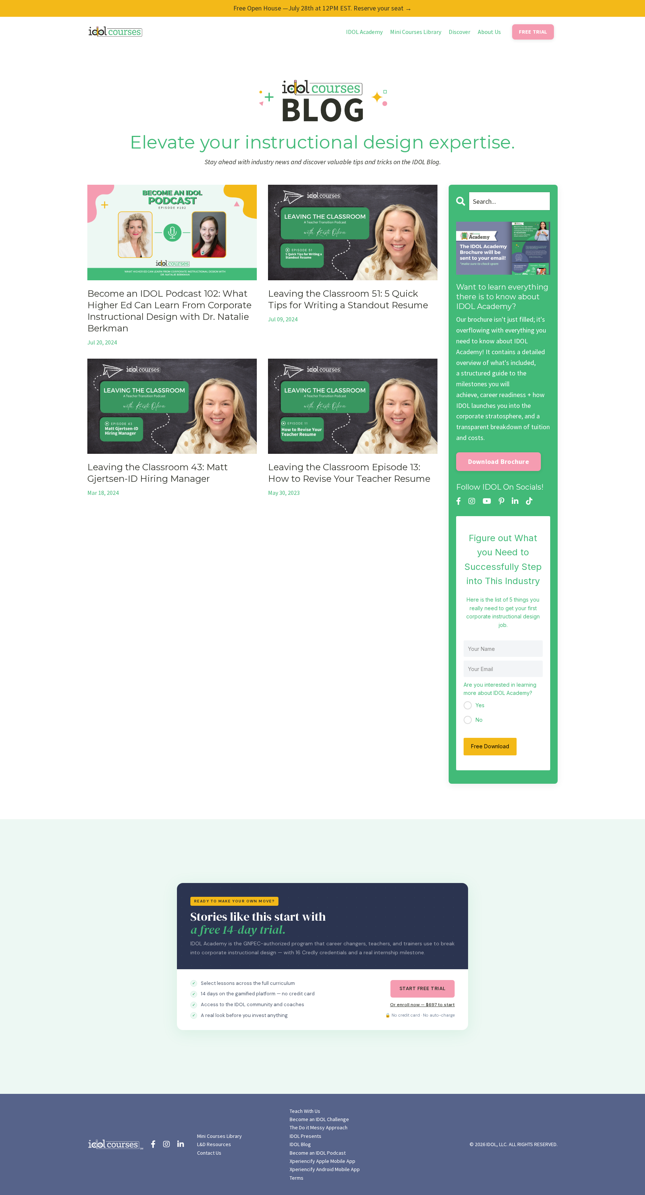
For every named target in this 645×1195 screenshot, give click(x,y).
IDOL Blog (300, 1144)
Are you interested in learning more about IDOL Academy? (500, 688)
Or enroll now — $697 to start (422, 1005)
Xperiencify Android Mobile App (325, 1169)
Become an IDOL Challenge (319, 1119)
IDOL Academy (364, 31)
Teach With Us (305, 1111)
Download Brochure (498, 461)
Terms (296, 1177)
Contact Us (209, 1152)
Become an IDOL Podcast (318, 1152)
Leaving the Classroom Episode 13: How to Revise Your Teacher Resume (349, 473)
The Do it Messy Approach (319, 1127)
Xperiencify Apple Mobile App (322, 1161)
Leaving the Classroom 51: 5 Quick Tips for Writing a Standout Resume (348, 299)
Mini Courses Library (415, 31)
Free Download (490, 746)
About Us (489, 31)
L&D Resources (214, 1144)
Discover (459, 31)
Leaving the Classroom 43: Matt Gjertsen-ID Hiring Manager (157, 473)
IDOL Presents (305, 1136)
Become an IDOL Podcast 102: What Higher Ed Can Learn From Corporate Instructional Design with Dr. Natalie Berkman (169, 311)
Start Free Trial (422, 988)
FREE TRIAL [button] (533, 31)
